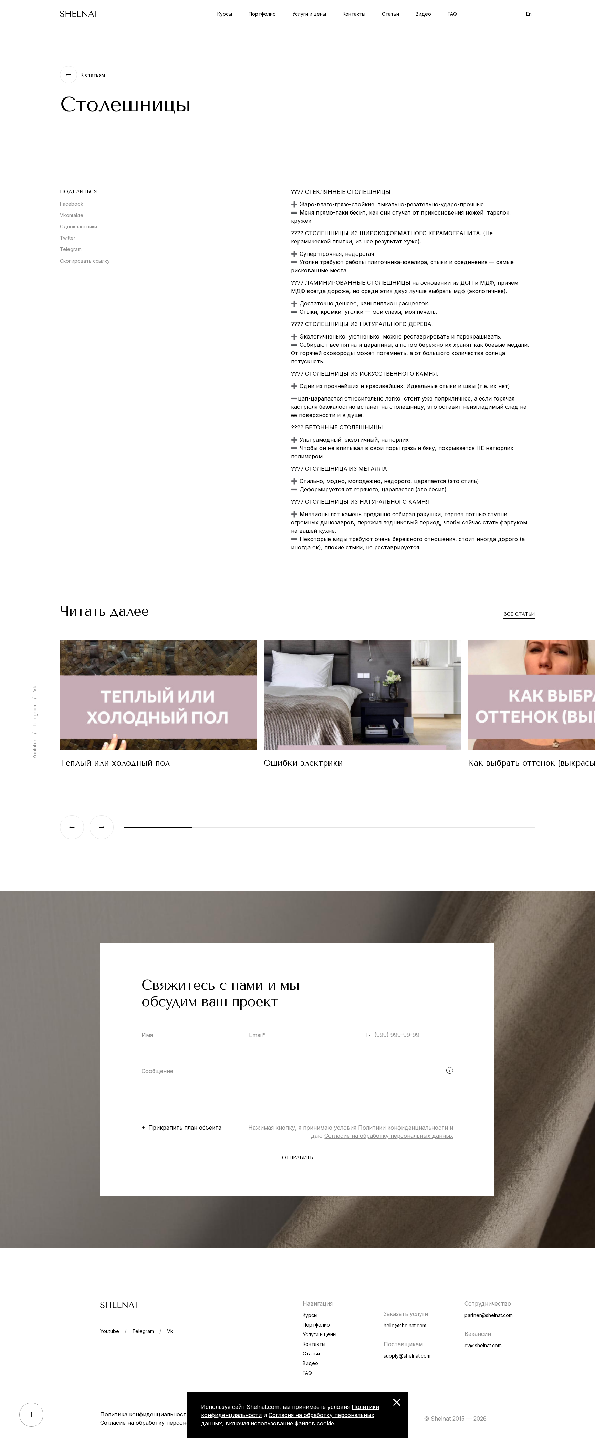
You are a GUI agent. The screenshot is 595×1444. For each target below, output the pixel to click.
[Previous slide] (72, 827)
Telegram (71, 249)
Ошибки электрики (303, 763)
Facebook (71, 204)
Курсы (224, 14)
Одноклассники (78, 226)
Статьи (390, 14)
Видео (423, 14)
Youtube (35, 749)
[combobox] (365, 1035)
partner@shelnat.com (488, 1315)
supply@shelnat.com (407, 1356)
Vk (35, 689)
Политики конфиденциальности (403, 1127)
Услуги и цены (309, 14)
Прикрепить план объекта (184, 1127)
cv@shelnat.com (483, 1345)
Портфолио (262, 14)
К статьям (93, 75)
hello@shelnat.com (405, 1325)
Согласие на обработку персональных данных (388, 1135)
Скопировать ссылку (85, 261)
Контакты (354, 14)
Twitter (67, 238)
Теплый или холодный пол (115, 763)
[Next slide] (102, 827)
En (529, 14)
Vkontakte (71, 215)
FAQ (452, 14)
